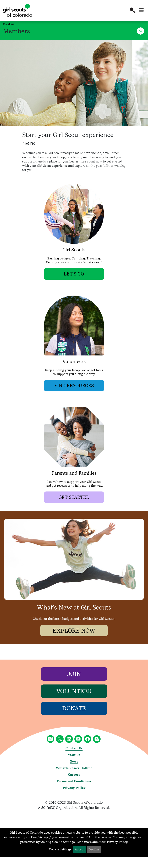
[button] (132, 10)
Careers (74, 774)
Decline (93, 849)
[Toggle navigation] (141, 10)
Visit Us (74, 755)
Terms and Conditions (74, 781)
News (74, 761)
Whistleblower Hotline (74, 768)
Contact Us (74, 748)
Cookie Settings (60, 849)
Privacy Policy (74, 788)
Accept (80, 849)
